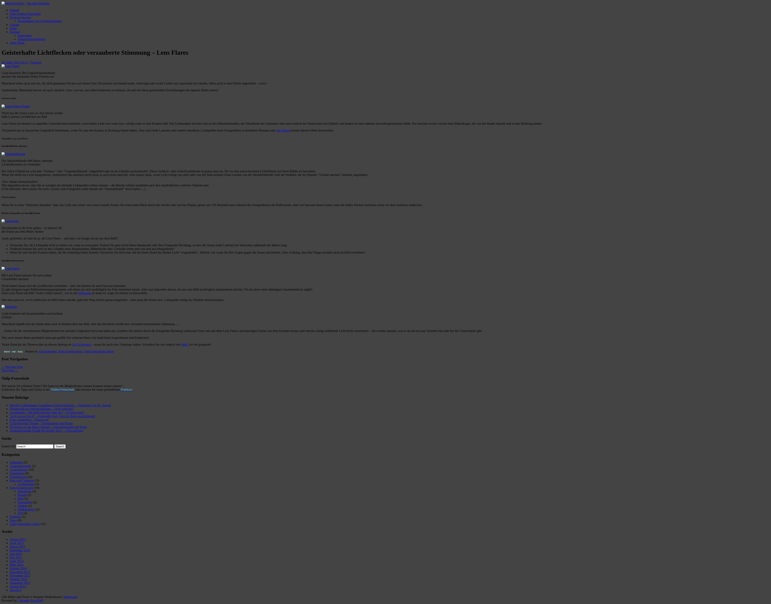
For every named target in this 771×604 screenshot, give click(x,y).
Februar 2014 (18, 568)
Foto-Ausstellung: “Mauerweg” (30, 419)
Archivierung (26, 484)
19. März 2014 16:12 (15, 62)
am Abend (283, 130)
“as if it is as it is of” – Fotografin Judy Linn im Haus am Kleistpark (52, 416)
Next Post (10, 370)
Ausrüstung (17, 473)
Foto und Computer (22, 480)
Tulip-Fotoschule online (99, 351)
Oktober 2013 (18, 579)
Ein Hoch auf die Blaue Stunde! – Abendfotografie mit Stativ (48, 427)
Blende (22, 495)
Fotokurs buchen (20, 17)
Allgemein (16, 462)
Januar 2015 (17, 546)
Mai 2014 (16, 557)
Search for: (8, 446)
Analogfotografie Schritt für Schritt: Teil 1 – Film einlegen (46, 430)
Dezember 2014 (20, 550)
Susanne (36, 62)
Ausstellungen (19, 477)
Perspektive (25, 502)
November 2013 (20, 575)
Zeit (20, 513)
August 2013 (18, 586)
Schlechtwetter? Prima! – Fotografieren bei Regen (41, 423)
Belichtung (25, 491)
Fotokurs (15, 516)
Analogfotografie (20, 466)
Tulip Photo (17, 42)
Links (13, 28)
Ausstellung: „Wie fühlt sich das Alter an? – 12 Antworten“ (47, 412)
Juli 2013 (15, 590)
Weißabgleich (26, 509)
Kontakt (15, 32)
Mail (185, 344)
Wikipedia (85, 293)
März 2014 (16, 564)
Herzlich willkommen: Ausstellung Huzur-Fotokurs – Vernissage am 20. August (60, 405)
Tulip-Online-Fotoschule (25, 13)
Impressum (25, 35)
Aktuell (14, 10)
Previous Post (12, 367)
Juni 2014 (16, 554)
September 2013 (20, 582)
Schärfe (22, 505)
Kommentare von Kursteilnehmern (40, 21)
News (13, 520)
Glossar (14, 24)
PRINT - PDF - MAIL (13, 352)
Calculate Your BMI (30, 600)
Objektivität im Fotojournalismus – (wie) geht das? (42, 409)
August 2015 (18, 539)
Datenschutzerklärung (31, 39)
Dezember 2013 (20, 572)
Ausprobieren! (48, 351)
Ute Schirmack (81, 344)
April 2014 (16, 561)
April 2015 (16, 543)
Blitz (21, 498)
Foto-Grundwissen (70, 351)
